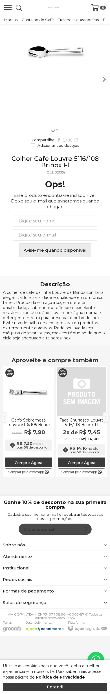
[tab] (52, 130)
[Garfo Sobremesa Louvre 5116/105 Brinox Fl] (28, 421)
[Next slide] (104, 79)
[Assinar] (86, 529)
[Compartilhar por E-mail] (76, 140)
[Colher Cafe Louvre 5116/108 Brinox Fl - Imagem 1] (55, 49)
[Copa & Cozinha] (53, 7)
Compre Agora (28, 462)
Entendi (55, 687)
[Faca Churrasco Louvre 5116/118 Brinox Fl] (81, 421)
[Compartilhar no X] (70, 140)
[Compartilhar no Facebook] (59, 140)
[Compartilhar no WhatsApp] (65, 140)
